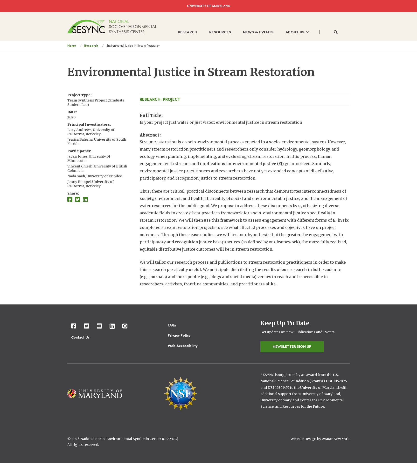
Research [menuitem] (187, 32)
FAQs (172, 325)
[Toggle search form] (336, 32)
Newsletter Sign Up (292, 346)
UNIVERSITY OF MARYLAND (208, 6)
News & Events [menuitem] (258, 32)
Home (71, 45)
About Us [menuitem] (294, 32)
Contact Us (80, 337)
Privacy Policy (179, 335)
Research (91, 45)
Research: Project (160, 99)
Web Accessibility (182, 345)
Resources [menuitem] (220, 32)
